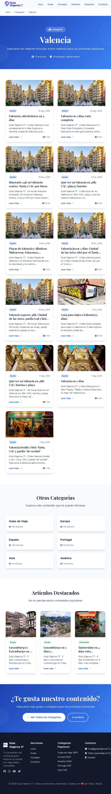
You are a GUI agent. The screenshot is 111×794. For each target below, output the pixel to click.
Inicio (40, 4)
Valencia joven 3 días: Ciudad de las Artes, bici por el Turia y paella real (80, 252)
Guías (50, 4)
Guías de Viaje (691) (68, 752)
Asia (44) (62, 770)
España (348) (65, 761)
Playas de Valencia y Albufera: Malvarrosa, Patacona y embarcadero (28, 252)
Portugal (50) (64, 765)
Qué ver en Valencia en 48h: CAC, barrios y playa (27, 383)
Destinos (75, 4)
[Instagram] (9, 771)
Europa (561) (64, 757)
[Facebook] (4, 771)
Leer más (14, 137)
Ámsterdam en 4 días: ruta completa (89, 651)
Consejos (62, 4)
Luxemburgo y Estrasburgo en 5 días (20, 651)
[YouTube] (14, 771)
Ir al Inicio (78, 717)
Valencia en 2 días (72, 381)
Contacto (103, 4)
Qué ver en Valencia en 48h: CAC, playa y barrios (79, 184)
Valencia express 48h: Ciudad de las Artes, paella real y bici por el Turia (28, 318)
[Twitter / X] (19, 771)
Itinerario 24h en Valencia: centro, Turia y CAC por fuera (28, 184)
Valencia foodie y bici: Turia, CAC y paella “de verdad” (27, 449)
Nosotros (89, 4)
